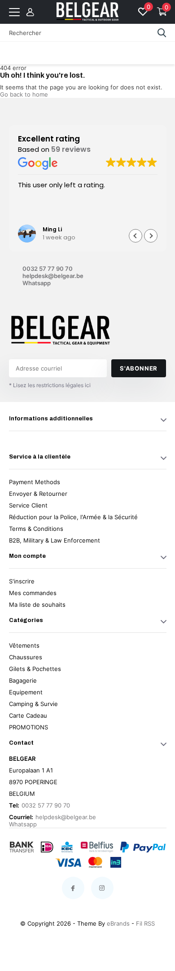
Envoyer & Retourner (38, 493)
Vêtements (24, 645)
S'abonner (139, 368)
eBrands (118, 923)
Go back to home (24, 94)
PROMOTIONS (28, 727)
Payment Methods (34, 482)
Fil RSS (145, 923)
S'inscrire (22, 581)
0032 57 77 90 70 (47, 268)
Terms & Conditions (36, 528)
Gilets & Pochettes (35, 668)
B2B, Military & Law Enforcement (54, 540)
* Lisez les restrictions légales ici (50, 385)
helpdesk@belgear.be (52, 275)
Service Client (28, 505)
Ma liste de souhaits (37, 604)
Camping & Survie (33, 703)
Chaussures (25, 657)
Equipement (26, 692)
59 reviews (71, 149)
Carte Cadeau (28, 715)
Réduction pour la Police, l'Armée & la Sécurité (73, 517)
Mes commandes (33, 592)
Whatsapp (36, 283)
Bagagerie (23, 680)
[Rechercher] (162, 32)
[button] (151, 236)
